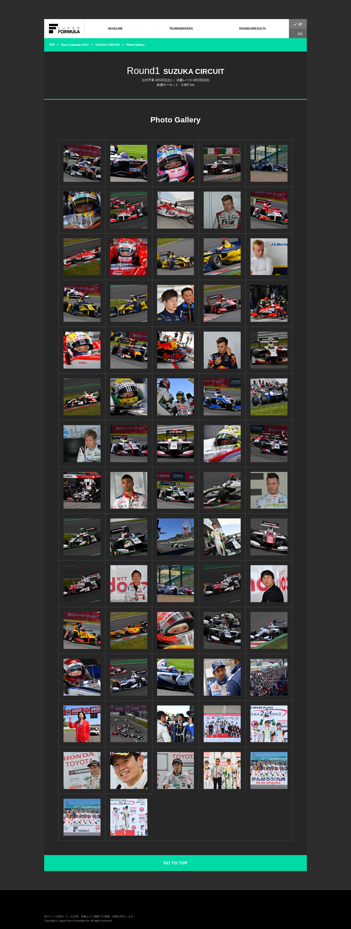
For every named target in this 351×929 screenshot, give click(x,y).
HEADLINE (115, 28)
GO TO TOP (175, 863)
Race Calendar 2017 (75, 45)
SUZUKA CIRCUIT (107, 45)
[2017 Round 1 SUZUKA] (82, 163)
